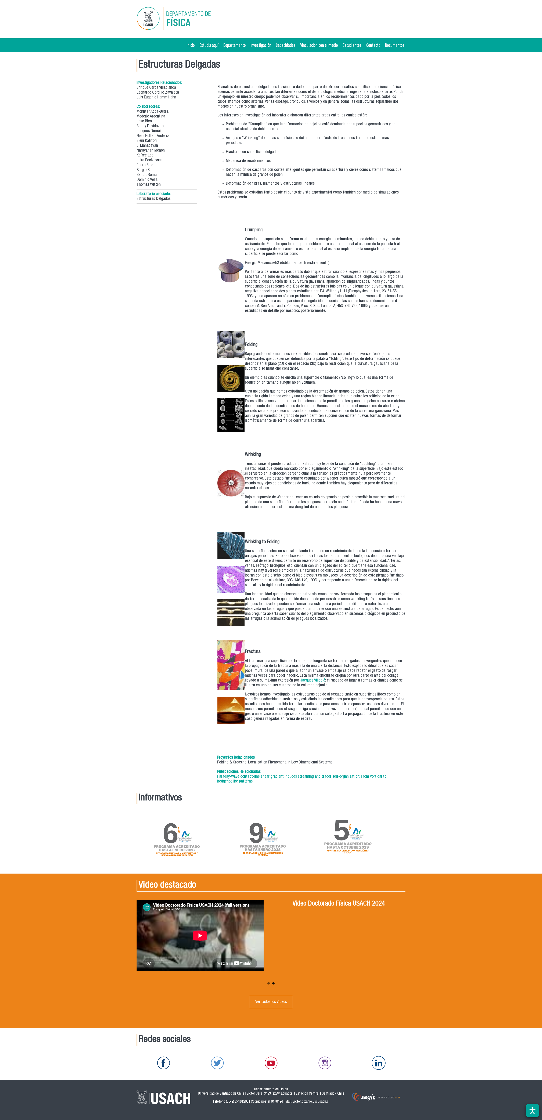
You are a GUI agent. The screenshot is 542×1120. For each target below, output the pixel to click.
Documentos (395, 45)
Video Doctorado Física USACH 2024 (339, 904)
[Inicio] (180, 19)
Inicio (191, 45)
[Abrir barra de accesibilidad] (532, 1110)
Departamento (234, 45)
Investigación (260, 45)
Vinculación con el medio (319, 45)
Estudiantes (352, 45)
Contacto (373, 45)
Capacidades (286, 45)
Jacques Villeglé (312, 681)
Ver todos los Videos (271, 1002)
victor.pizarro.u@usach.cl (311, 1102)
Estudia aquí (208, 45)
